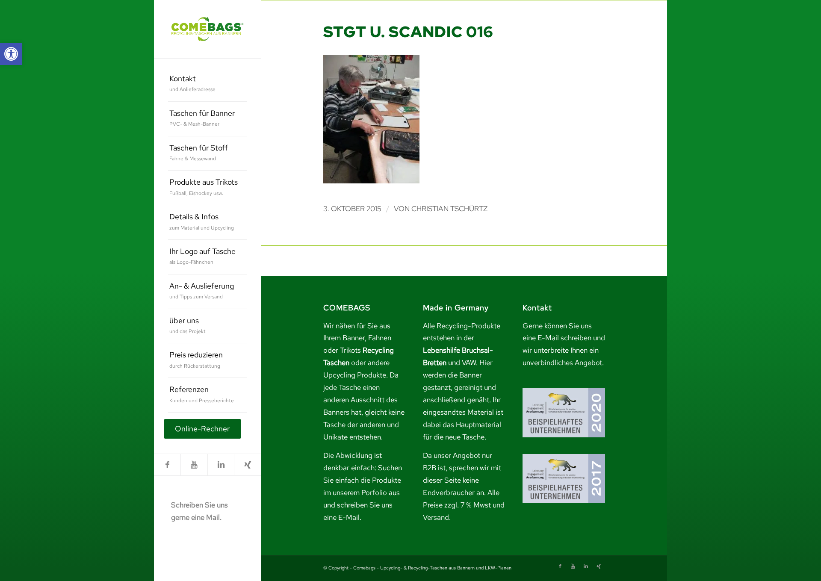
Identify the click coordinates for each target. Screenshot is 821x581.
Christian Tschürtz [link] (449, 208)
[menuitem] (207, 84)
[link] (11, 54)
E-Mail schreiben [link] (564, 337)
